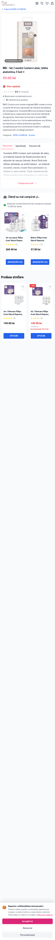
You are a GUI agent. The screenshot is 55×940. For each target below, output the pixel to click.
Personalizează (27, 935)
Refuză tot (27, 928)
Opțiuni (14, 336)
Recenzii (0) (34, 146)
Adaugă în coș (15, 262)
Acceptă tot (27, 921)
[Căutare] (42, 3)
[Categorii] (37, 3)
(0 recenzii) (24, 92)
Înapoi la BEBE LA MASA (15, 9)
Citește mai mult (25, 183)
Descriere (7, 146)
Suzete (31, 135)
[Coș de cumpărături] (52, 3)
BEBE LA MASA (20, 135)
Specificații (21, 146)
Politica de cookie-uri (45, 915)
